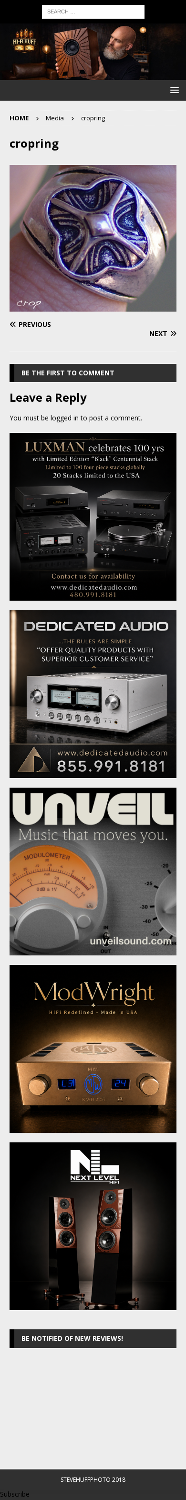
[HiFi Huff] (93, 74)
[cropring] (93, 305)
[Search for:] (93, 10)
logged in (65, 417)
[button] (173, 89)
